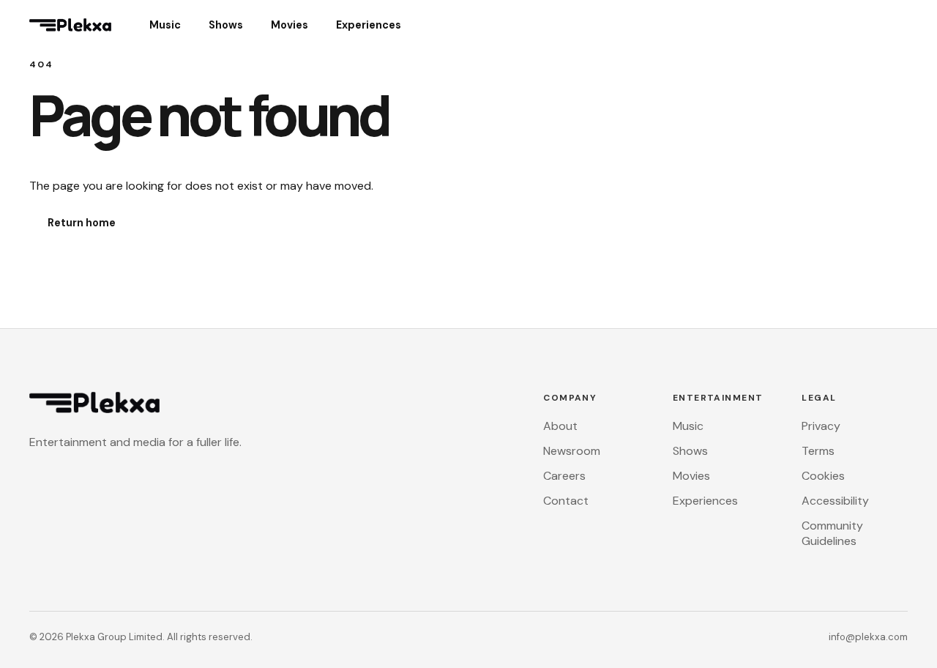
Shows (226, 24)
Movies (289, 24)
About (560, 426)
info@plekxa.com (868, 637)
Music (165, 24)
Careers (564, 475)
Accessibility (835, 500)
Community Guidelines (832, 533)
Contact (566, 500)
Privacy (821, 426)
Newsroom (571, 451)
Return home (82, 222)
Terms (818, 451)
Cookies (823, 475)
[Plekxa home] (77, 25)
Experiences (368, 24)
